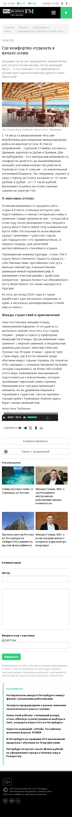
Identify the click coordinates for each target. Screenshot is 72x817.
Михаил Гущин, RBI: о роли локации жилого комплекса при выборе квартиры (51, 540)
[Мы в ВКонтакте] (5, 800)
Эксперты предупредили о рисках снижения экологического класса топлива (36, 707)
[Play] (4, 417)
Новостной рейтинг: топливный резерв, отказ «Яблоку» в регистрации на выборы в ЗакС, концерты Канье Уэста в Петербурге (35, 719)
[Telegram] (25, 428)
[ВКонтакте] (19, 428)
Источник (55, 129)
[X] (30, 428)
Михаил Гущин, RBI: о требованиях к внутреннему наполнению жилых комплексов (50, 496)
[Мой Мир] (41, 428)
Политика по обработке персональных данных (24, 794)
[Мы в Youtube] (11, 800)
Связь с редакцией (35, 451)
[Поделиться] (42, 417)
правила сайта (45, 791)
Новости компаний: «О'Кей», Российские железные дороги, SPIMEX (33, 730)
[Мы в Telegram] (18, 800)
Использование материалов (22, 791)
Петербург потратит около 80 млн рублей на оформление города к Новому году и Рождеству (34, 752)
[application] (30, 418)
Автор (6, 573)
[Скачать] (47, 417)
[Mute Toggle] (24, 417)
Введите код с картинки (18, 635)
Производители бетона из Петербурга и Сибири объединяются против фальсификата (18, 540)
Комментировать (35, 441)
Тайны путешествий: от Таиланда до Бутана (17, 490)
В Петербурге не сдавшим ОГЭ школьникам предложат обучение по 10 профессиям (35, 740)
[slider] (32, 416)
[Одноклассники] (36, 428)
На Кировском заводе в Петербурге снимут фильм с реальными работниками (35, 697)
